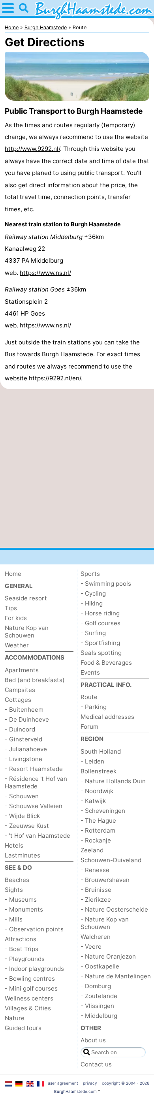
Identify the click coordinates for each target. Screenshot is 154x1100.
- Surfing (93, 633)
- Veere (91, 946)
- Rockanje (96, 840)
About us (93, 1040)
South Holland (101, 751)
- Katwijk (93, 801)
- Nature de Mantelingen (116, 976)
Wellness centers (29, 998)
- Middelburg (99, 1015)
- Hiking (92, 603)
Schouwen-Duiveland (111, 860)
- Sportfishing (100, 643)
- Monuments (24, 909)
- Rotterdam (98, 830)
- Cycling (93, 593)
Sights (14, 889)
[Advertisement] (77, 468)
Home (13, 573)
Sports (90, 573)
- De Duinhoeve (27, 719)
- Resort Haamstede (34, 769)
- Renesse (95, 870)
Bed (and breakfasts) (35, 680)
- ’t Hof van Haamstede (37, 835)
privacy (90, 1083)
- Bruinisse (96, 889)
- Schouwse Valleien (33, 806)
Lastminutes (22, 855)
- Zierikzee (96, 899)
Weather (17, 645)
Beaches (17, 880)
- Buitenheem (24, 709)
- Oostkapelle (100, 966)
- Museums (21, 899)
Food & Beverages (106, 662)
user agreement (63, 1083)
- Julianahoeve (26, 749)
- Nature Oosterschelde (114, 909)
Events (90, 672)
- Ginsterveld (23, 739)
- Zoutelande (99, 996)
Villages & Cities (28, 1008)
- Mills (14, 919)
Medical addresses (107, 716)
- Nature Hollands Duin (113, 781)
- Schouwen (22, 796)
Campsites (20, 690)
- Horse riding (100, 613)
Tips (11, 608)
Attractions (20, 939)
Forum (89, 726)
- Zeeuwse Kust (27, 825)
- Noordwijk (97, 791)
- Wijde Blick (22, 816)
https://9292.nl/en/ (55, 378)
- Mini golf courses (31, 988)
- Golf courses (100, 623)
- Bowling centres (30, 978)
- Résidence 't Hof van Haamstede (36, 782)
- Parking (94, 707)
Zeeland (92, 850)
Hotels (14, 845)
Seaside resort (26, 598)
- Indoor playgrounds (34, 968)
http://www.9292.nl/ (32, 148)
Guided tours (23, 1028)
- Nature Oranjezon (108, 956)
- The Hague (98, 820)
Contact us (96, 1064)
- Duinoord (20, 729)
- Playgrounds (25, 959)
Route (89, 697)
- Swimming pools (106, 583)
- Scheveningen (103, 810)
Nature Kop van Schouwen (27, 631)
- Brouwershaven (105, 880)
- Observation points (34, 929)
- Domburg (96, 986)
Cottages (18, 699)
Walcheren (96, 936)
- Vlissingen (97, 1006)
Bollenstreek (98, 771)
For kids (16, 618)
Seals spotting (101, 652)
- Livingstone (23, 759)
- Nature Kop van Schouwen (105, 923)
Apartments (22, 670)
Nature (14, 1018)
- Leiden (92, 761)
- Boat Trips (21, 949)
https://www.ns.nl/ (45, 272)
